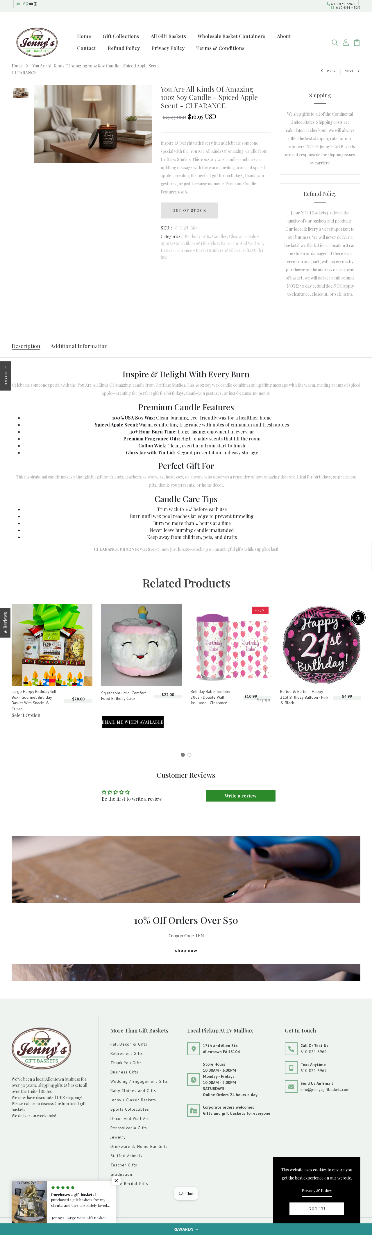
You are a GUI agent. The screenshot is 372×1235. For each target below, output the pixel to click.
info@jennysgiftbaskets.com (325, 1089)
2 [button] (190, 755)
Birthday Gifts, (198, 236)
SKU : (167, 228)
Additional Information (79, 346)
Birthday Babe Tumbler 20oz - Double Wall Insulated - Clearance (211, 697)
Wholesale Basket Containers (231, 36)
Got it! (317, 1208)
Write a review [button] (241, 796)
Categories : (171, 236)
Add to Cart (113, 706)
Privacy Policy (168, 48)
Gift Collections (121, 36)
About (284, 36)
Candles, (220, 236)
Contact (86, 48)
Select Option (26, 715)
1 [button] (184, 755)
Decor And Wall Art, (246, 243)
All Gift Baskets (168, 36)
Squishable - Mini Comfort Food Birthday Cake (123, 695)
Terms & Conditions (220, 48)
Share (6, 379)
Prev (331, 71)
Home (84, 36)
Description (26, 346)
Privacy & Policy (317, 1190)
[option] (21, 93)
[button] (186, 1229)
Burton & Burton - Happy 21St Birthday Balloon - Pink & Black (304, 697)
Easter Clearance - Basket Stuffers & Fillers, (202, 250)
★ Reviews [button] (5, 623)
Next (349, 71)
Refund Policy (124, 48)
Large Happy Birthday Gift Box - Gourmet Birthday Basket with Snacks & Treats (34, 700)
